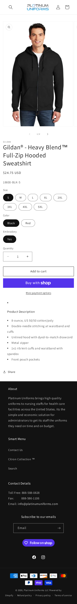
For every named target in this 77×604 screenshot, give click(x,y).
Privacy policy (43, 595)
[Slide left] (29, 134)
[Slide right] (47, 134)
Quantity (8, 248)
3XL (9, 207)
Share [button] (11, 372)
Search (12, 468)
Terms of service (63, 595)
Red (28, 223)
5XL (40, 207)
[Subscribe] (58, 528)
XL (45, 197)
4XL (25, 207)
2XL (60, 197)
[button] (10, 7)
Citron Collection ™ (21, 459)
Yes (9, 239)
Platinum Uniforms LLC (36, 590)
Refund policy (24, 595)
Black (11, 223)
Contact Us (15, 450)
